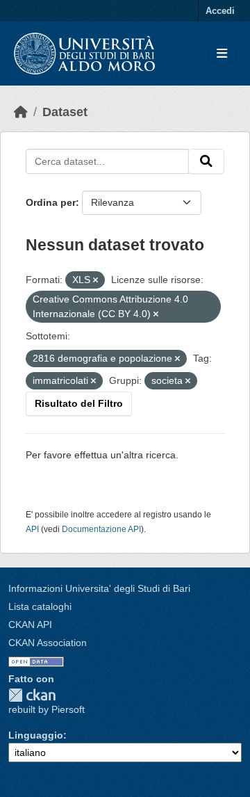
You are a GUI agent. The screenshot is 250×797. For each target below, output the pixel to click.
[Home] (21, 112)
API (32, 529)
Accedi (220, 11)
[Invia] (206, 161)
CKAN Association (47, 642)
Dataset (65, 112)
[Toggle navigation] (222, 54)
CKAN (32, 695)
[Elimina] (95, 280)
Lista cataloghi (40, 606)
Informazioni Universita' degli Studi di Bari (99, 588)
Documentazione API (101, 529)
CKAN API (30, 624)
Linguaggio (35, 735)
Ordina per (51, 202)
